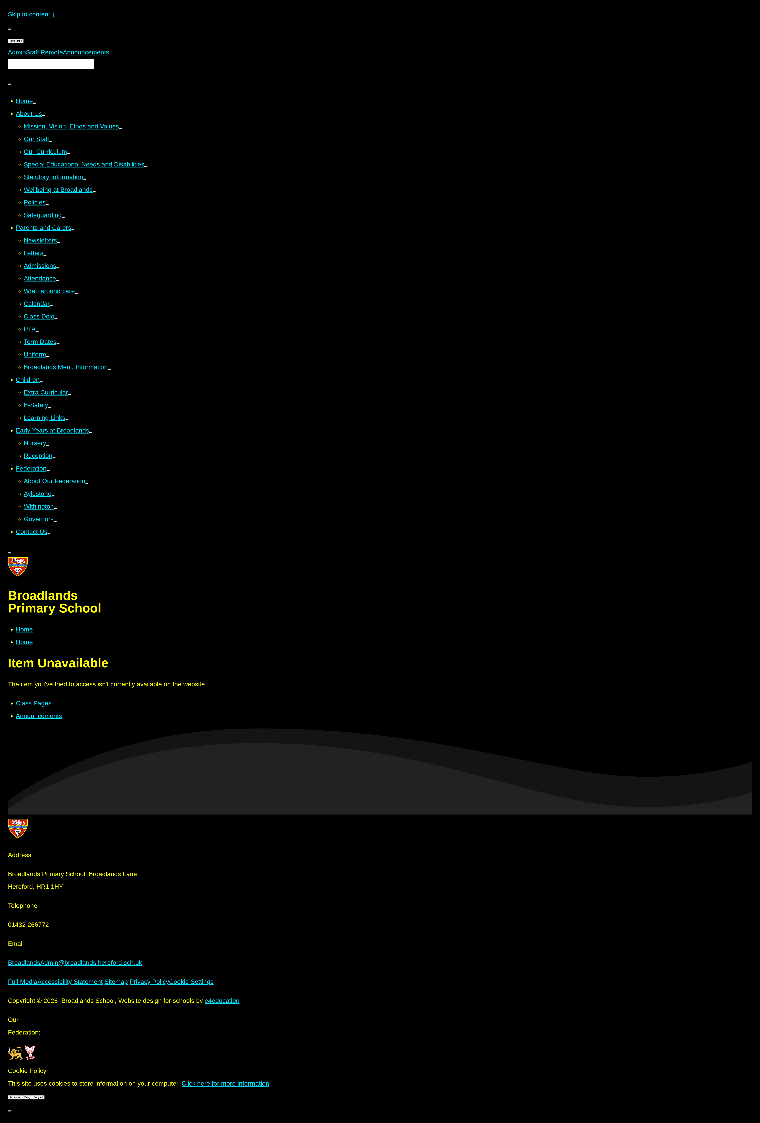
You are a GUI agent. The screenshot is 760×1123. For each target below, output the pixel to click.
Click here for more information (225, 1083)
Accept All (15, 1097)
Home (24, 629)
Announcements (86, 52)
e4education (222, 1000)
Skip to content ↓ (31, 14)
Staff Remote (44, 52)
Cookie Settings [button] (191, 981)
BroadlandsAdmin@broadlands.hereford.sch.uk (75, 962)
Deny (27, 1097)
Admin (17, 52)
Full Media (22, 981)
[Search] (9, 84)
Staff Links (16, 40)
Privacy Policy (149, 981)
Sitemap (116, 981)
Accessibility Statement (70, 981)
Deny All (38, 1097)
